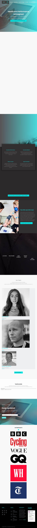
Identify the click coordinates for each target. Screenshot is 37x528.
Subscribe (4, 417)
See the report (31, 519)
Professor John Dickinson (6, 366)
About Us (11, 2)
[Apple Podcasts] (4, 512)
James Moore (11, 179)
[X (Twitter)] (2, 510)
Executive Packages (21, 2)
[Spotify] (6, 512)
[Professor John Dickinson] (9, 358)
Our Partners (31, 2)
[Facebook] (4, 510)
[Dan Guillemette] (16, 333)
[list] (18, 465)
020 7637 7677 (15, 514)
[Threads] (2, 514)
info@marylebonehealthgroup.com (15, 520)
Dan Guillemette (5, 348)
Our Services (16, 2)
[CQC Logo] (30, 512)
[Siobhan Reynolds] (16, 302)
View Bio (3, 319)
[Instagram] (6, 510)
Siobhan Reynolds (5, 316)
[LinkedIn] (4, 514)
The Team (26, 2)
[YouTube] (2, 512)
